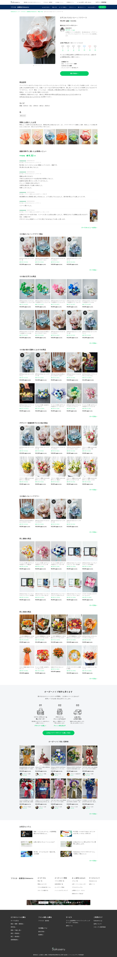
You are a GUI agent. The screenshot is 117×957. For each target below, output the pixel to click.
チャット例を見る (60, 725)
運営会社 (35, 954)
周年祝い (13, 927)
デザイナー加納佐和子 (76, 773)
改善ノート (92, 884)
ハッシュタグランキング (61, 890)
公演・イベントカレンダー (79, 884)
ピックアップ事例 (59, 887)
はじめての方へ (46, 7)
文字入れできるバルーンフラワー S (33, 162)
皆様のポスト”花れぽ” (77, 893)
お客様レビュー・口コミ (78, 890)
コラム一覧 (75, 881)
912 (74, 30)
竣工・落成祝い (15, 936)
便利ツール (69, 925)
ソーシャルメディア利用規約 (76, 954)
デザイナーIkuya (27, 806)
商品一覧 (54, 7)
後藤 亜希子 (69, 28)
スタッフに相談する (43, 890)
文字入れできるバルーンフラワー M (33, 173)
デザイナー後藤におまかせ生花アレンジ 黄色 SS (36, 194)
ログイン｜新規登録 (101, 2)
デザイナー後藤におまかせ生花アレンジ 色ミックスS (37, 212)
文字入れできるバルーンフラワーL (30, 96)
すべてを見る (15, 920)
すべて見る (93, 270)
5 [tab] (40, 65)
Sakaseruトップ (15, 11)
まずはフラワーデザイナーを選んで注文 (58, 733)
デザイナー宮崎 (26, 773)
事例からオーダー (42, 884)
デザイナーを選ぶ (40, 725)
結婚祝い (41, 934)
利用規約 (50, 954)
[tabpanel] (37, 40)
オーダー (102, 7)
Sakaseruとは (93, 881)
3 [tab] (36, 65)
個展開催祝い (15, 939)
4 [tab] (38, 65)
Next (51, 40)
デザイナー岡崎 (42, 773)
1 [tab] (33, 65)
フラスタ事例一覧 (59, 881)
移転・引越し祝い (16, 930)
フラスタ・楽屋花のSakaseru (20, 7)
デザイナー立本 (42, 806)
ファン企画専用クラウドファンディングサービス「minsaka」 (78, 921)
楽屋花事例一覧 (59, 884)
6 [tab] (41, 65)
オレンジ (22, 115)
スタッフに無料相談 (100, 927)
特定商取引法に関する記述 (60, 954)
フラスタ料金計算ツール (44, 887)
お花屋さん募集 (43, 954)
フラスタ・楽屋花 (47, 2)
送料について (98, 924)
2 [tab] (35, 65)
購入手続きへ (74, 73)
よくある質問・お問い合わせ (84, 2)
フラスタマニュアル (77, 887)
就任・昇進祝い (15, 933)
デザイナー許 (58, 773)
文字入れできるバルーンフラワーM (66, 94)
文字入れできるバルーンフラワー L (33, 203)
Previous (23, 40)
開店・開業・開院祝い (17, 924)
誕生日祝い (41, 931)
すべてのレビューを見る (89, 227)
